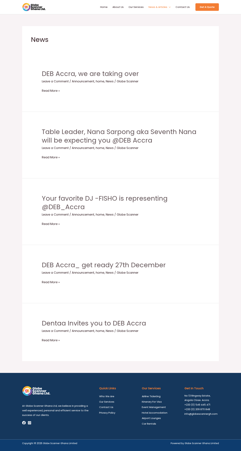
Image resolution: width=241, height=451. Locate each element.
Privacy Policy (107, 412)
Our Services (136, 7)
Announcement (83, 81)
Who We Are (106, 396)
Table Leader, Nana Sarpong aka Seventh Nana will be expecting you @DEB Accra (119, 136)
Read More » (51, 90)
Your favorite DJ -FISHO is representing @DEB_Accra (105, 202)
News (110, 81)
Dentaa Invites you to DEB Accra (94, 323)
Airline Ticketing (151, 396)
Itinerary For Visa (152, 401)
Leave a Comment (55, 81)
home (100, 81)
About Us (118, 7)
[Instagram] (29, 423)
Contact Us (183, 7)
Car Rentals (149, 423)
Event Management (154, 407)
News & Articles (158, 7)
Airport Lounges (151, 418)
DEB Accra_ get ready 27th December (104, 265)
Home (104, 7)
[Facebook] (24, 423)
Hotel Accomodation (154, 412)
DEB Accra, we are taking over (90, 73)
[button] (207, 7)
